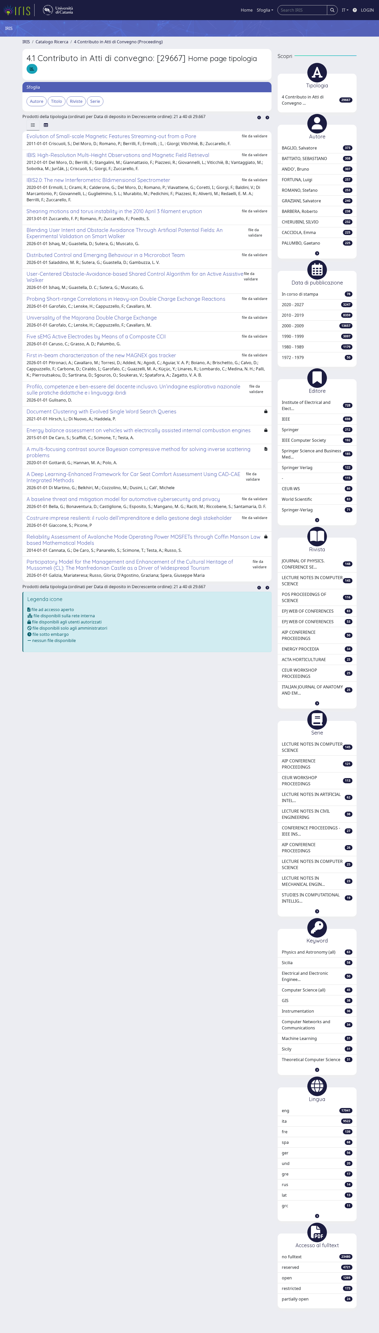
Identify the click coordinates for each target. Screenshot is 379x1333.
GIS (316, 1000)
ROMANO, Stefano (316, 190)
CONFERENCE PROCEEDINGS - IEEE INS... (316, 831)
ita (316, 1121)
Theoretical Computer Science (316, 1059)
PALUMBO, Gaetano (316, 243)
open (316, 1278)
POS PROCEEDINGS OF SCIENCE (316, 597)
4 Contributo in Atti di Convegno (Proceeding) (118, 42)
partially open (316, 1299)
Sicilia (316, 962)
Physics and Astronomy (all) (316, 952)
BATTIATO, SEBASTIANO (316, 158)
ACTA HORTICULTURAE (316, 659)
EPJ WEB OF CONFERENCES (316, 611)
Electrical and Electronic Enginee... (316, 976)
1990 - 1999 (316, 336)
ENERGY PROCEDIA (316, 649)
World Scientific (316, 499)
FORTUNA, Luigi (316, 179)
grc (316, 1206)
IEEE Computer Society (316, 440)
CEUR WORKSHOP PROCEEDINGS (316, 673)
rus (316, 1184)
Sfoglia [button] (263, 10)
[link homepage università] (58, 10)
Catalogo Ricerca (52, 42)
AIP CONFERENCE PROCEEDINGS (316, 635)
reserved (316, 1267)
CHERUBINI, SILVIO (316, 222)
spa (316, 1142)
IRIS (26, 42)
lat (316, 1195)
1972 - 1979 (316, 357)
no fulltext (316, 1257)
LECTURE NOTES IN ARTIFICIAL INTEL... (316, 797)
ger (316, 1153)
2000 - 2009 (316, 326)
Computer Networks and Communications (316, 1025)
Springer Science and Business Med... (316, 454)
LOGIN (367, 10)
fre (316, 1132)
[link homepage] (19, 10)
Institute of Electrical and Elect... (316, 405)
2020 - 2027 (316, 304)
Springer (316, 429)
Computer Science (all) (316, 990)
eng (316, 1110)
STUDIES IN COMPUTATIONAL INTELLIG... (316, 898)
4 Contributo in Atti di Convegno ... (316, 100)
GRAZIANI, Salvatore (316, 201)
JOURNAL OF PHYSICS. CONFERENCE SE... (316, 564)
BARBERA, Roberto (316, 211)
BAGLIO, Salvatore (316, 148)
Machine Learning (316, 1038)
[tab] (33, 125)
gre (316, 1174)
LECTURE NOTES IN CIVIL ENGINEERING (316, 814)
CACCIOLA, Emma (316, 232)
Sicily (316, 1049)
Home (247, 10)
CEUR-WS (316, 488)
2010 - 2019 (316, 315)
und (316, 1163)
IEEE (316, 419)
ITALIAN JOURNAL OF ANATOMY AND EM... (316, 690)
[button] (317, 253)
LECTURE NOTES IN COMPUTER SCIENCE (316, 581)
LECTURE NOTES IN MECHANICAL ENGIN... (316, 881)
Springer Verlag (316, 467)
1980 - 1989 (316, 347)
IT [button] (343, 10)
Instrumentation (316, 1011)
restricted (316, 1288)
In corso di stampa (316, 294)
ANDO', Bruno (316, 169)
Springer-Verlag (316, 510)
